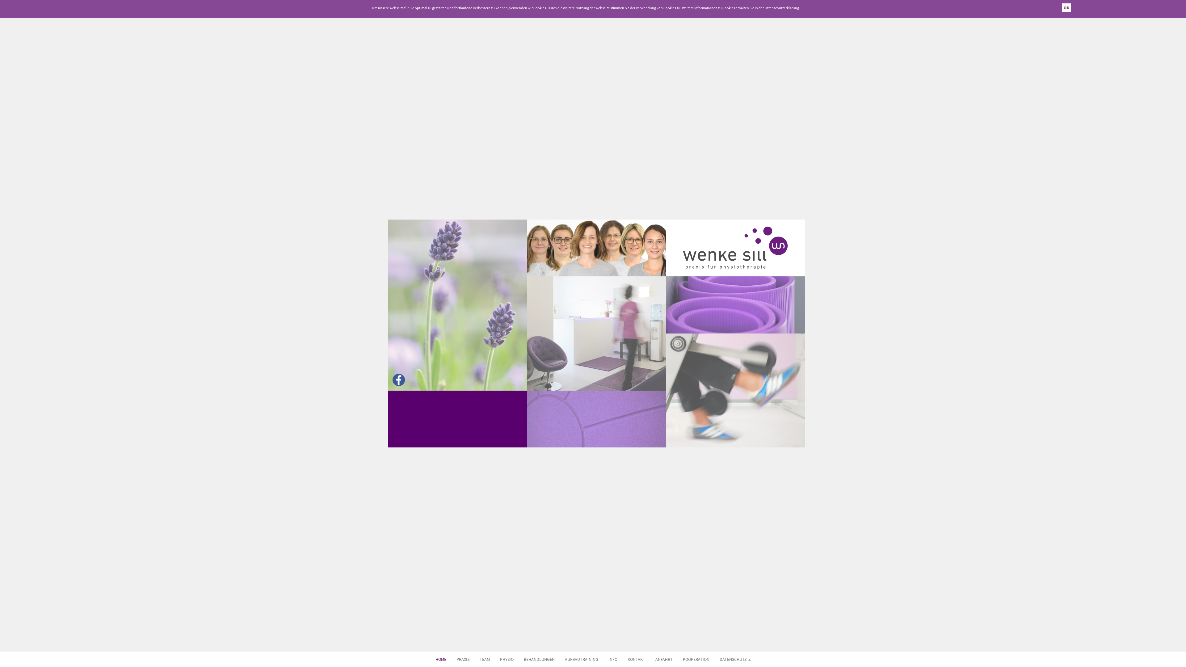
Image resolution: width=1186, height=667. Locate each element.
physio (507, 659)
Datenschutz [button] (734, 659)
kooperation (696, 659)
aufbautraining (581, 659)
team (485, 659)
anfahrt (664, 659)
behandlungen (539, 659)
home (440, 659)
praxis (462, 659)
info (612, 659)
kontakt (636, 659)
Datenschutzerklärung (781, 8)
